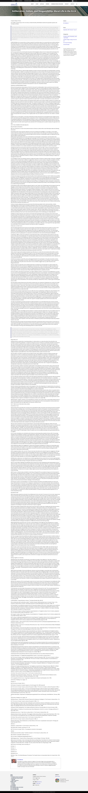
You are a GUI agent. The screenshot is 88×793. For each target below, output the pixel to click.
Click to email (57, 776)
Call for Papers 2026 (14, 789)
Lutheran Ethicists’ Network (17, 776)
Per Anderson (20, 759)
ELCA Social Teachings (67, 42)
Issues (37, 3)
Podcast (67, 3)
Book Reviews (13, 786)
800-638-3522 (39, 781)
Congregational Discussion (57, 3)
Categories (13, 784)
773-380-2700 (38, 783)
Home (11, 774)
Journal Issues (13, 781)
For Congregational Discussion (16, 787)
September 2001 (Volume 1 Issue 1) (70, 29)
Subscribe (13, 779)
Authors (13, 783)
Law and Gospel (66, 44)
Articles (42, 3)
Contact (72, 3)
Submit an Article (14, 780)
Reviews (47, 3)
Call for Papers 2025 (14, 788)
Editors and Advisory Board (17, 778)
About (32, 3)
